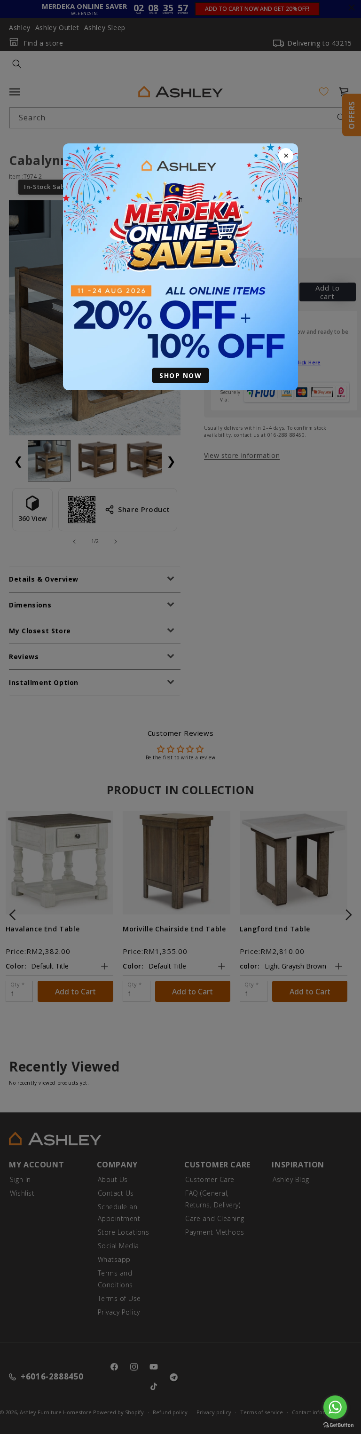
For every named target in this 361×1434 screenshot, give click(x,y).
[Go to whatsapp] (335, 1407)
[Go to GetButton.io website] (338, 1424)
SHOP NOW (180, 375)
